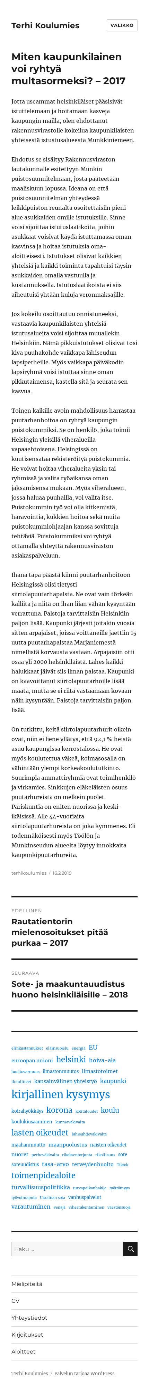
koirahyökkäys (27, 1111)
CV (15, 1301)
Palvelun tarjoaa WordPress (84, 1374)
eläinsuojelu (57, 1048)
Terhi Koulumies (45, 25)
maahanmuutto (28, 1145)
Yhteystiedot (29, 1318)
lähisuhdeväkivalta (89, 1134)
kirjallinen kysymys (60, 1094)
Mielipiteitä (26, 1284)
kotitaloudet (87, 1111)
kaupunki (113, 1081)
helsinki (71, 1059)
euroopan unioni (32, 1061)
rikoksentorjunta (77, 1155)
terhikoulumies (28, 873)
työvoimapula (24, 1198)
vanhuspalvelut (84, 1197)
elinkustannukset (27, 1048)
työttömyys (119, 1188)
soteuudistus (25, 1164)
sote (122, 1154)
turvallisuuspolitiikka (40, 1187)
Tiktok (122, 1165)
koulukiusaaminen (31, 1121)
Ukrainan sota (52, 1198)
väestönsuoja (119, 1207)
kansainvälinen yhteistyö (65, 1081)
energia (79, 1048)
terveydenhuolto (93, 1164)
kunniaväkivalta (70, 1122)
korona (59, 1110)
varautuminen (31, 1206)
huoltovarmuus (25, 1072)
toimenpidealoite (43, 1175)
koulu (110, 1110)
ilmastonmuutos (61, 1071)
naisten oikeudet (108, 1145)
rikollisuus (105, 1155)
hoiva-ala (102, 1060)
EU (93, 1047)
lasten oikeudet (40, 1133)
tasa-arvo (55, 1164)
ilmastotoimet (100, 1071)
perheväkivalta (45, 1155)
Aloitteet (23, 1351)
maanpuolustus (68, 1145)
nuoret (19, 1154)
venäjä (59, 1207)
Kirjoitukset (27, 1334)
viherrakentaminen (86, 1207)
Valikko (122, 25)
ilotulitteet (21, 1082)
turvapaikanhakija (89, 1188)
